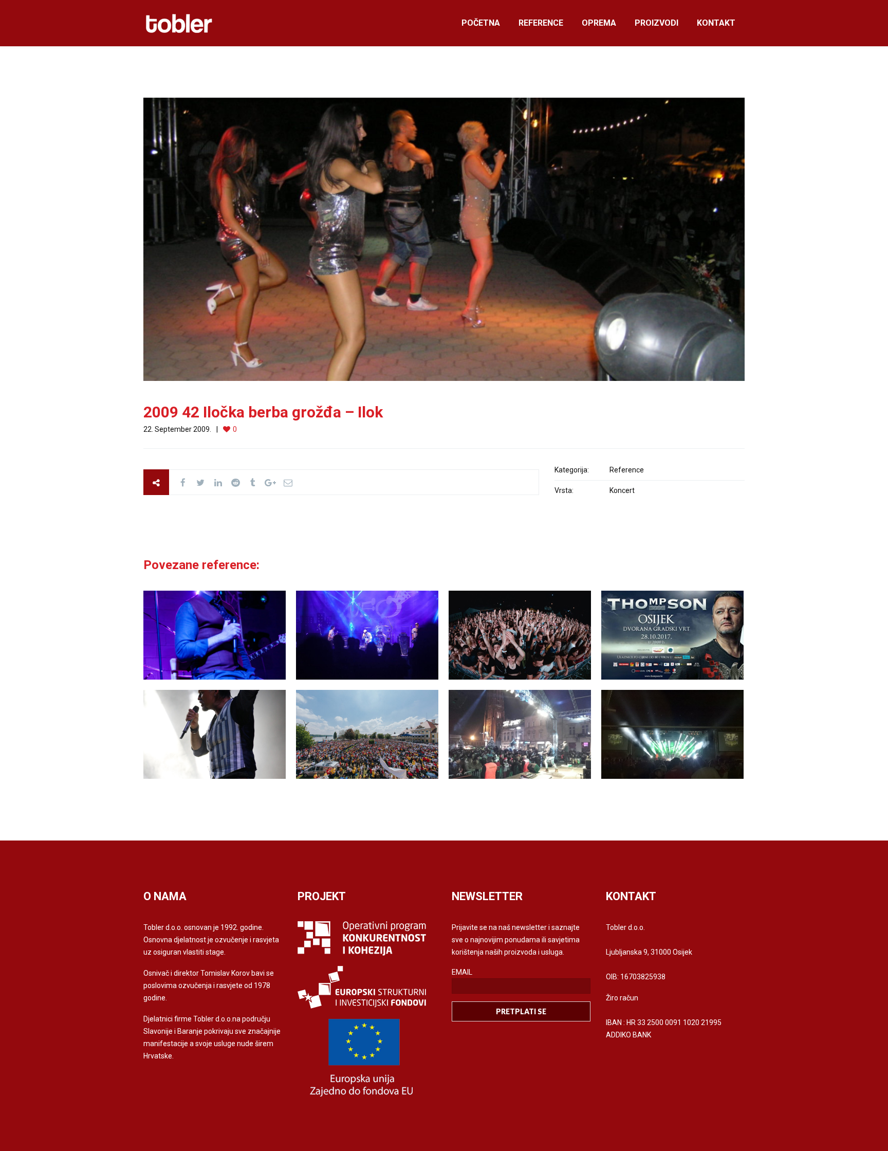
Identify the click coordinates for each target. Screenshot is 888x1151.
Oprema (599, 23)
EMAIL (462, 972)
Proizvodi (656, 23)
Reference (541, 23)
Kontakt (716, 23)
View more (214, 635)
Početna (480, 23)
